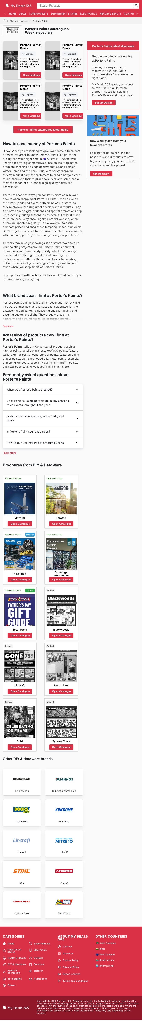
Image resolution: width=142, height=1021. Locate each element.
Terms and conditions (75, 981)
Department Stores (64, 13)
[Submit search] (136, 5)
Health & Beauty (110, 13)
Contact (67, 946)
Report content (71, 974)
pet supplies (15, 978)
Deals (22, 13)
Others (11, 985)
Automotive (40, 978)
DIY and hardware (19, 21)
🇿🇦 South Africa (105, 960)
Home (12, 13)
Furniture (39, 964)
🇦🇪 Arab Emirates (106, 943)
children (38, 970)
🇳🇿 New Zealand (105, 954)
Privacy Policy (71, 967)
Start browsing (104, 102)
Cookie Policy (71, 960)
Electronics (88, 13)
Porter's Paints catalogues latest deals (43, 129)
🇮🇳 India (100, 948)
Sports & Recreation (13, 971)
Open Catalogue (31, 75)
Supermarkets (38, 13)
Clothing (130, 13)
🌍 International (105, 965)
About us (68, 953)
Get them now (101, 173)
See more (8, 326)
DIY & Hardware (17, 964)
